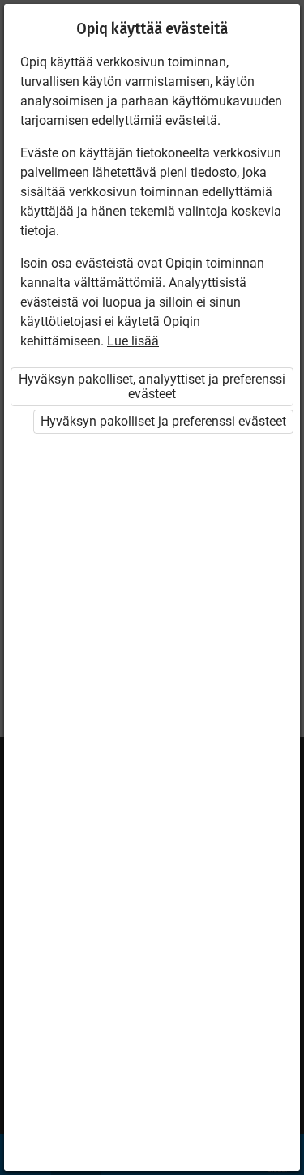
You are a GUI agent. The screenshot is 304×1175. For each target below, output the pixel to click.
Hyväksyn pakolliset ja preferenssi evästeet (163, 421)
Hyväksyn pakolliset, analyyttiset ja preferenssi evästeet (152, 386)
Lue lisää (133, 341)
